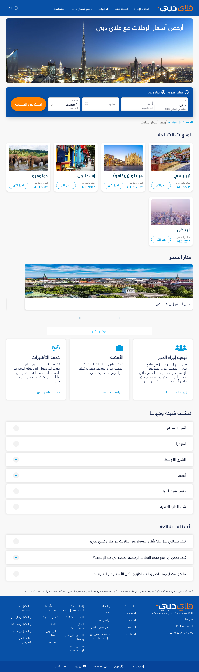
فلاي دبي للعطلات (51, 633)
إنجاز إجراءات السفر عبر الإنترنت (73, 608)
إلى (150, 103)
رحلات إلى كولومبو (25, 641)
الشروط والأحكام (184, 626)
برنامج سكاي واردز (82, 8)
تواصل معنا (103, 620)
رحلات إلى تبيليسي (25, 608)
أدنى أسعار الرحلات (50, 608)
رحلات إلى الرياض (21, 617)
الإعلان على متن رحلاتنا (74, 637)
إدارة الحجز (104, 606)
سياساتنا (188, 619)
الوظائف (52, 642)
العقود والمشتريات (77, 626)
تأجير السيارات (49, 617)
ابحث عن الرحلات (28, 104)
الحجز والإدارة (141, 8)
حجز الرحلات (130, 606)
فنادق (54, 624)
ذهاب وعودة (175, 92)
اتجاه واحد (154, 92)
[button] (99, 428)
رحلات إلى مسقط (21, 624)
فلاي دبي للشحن (100, 627)
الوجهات (104, 8)
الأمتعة (132, 627)
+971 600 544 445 (181, 633)
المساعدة (59, 8)
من (184, 100)
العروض (132, 613)
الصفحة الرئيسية (182, 122)
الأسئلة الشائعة (75, 617)
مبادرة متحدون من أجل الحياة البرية (100, 637)
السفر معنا (121, 8)
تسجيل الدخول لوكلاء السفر (76, 649)
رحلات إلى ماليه (22, 631)
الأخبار (107, 613)
